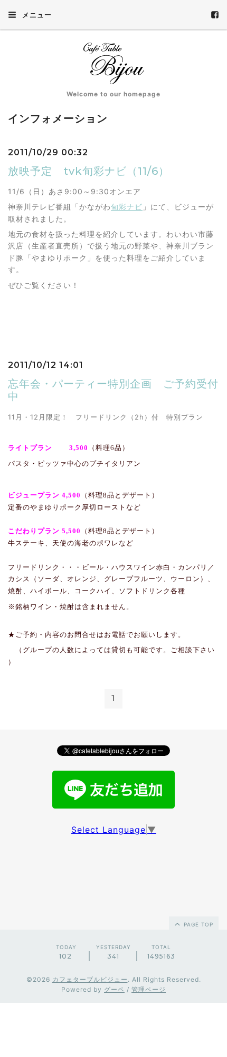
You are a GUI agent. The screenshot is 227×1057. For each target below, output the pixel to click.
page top (197, 924)
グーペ (114, 989)
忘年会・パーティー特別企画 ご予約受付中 (113, 390)
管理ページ (148, 989)
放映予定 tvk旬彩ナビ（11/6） (88, 171)
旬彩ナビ (127, 206)
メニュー (36, 15)
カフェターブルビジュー (90, 979)
